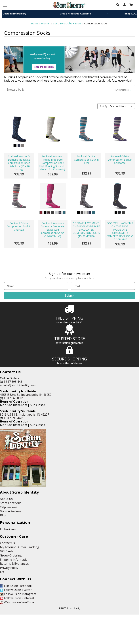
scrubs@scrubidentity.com (17, 385)
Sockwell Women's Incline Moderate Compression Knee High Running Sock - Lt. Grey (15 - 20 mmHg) (52, 163)
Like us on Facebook (17, 586)
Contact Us (7, 543)
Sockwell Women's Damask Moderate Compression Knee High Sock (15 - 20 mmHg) (19, 163)
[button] (69, 89)
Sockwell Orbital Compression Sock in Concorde (120, 160)
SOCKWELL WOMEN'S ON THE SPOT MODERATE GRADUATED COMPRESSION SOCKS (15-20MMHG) (120, 231)
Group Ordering (11, 555)
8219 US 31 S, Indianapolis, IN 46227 (24, 415)
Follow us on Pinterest (18, 598)
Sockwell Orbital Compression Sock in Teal (86, 160)
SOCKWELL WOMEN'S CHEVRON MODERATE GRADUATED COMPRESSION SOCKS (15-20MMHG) (86, 230)
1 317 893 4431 (14, 382)
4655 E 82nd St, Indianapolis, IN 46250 (25, 395)
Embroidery (8, 529)
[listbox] (122, 106)
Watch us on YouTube (18, 602)
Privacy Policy (9, 568)
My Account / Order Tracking (19, 547)
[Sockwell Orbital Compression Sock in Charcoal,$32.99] (19, 196)
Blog (3, 515)
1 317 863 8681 (14, 398)
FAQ (2, 572)
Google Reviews (10, 511)
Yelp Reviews (8, 507)
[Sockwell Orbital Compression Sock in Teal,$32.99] (86, 129)
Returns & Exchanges (14, 564)
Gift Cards (6, 551)
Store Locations (10, 503)
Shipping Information (14, 560)
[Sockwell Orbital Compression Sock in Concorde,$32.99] (120, 129)
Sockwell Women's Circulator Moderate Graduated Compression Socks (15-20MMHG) (52, 230)
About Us (6, 499)
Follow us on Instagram (19, 594)
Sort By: (104, 106)
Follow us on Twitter (17, 590)
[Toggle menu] (5, 5)
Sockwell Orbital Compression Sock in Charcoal (19, 226)
